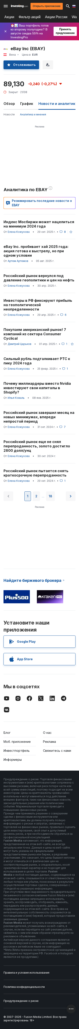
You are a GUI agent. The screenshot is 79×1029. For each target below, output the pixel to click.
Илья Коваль (16, 397)
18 (50, 496)
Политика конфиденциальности (24, 986)
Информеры (13, 759)
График (26, 103)
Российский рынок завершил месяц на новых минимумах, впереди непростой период (39, 417)
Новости (9, 114)
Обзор (9, 103)
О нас (47, 732)
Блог (7, 732)
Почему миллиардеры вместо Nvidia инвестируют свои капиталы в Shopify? (37, 387)
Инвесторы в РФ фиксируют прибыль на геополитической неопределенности (38, 304)
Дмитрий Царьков (19, 344)
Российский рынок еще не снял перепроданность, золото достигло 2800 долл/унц (37, 446)
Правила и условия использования (26, 972)
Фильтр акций (30, 17)
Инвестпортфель (17, 750)
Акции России (56, 17)
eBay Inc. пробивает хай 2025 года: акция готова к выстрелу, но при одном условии (36, 251)
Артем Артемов (18, 261)
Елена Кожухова (19, 231)
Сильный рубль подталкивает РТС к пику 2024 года (37, 361)
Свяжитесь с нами (57, 750)
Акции (9, 17)
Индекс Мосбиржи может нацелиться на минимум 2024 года (39, 224)
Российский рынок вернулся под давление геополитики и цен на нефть (39, 278)
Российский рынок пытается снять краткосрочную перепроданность (36, 473)
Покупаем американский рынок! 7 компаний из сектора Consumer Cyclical (35, 334)
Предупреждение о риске (21, 1001)
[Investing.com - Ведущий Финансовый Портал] (19, 6)
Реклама (49, 741)
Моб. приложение (17, 741)
